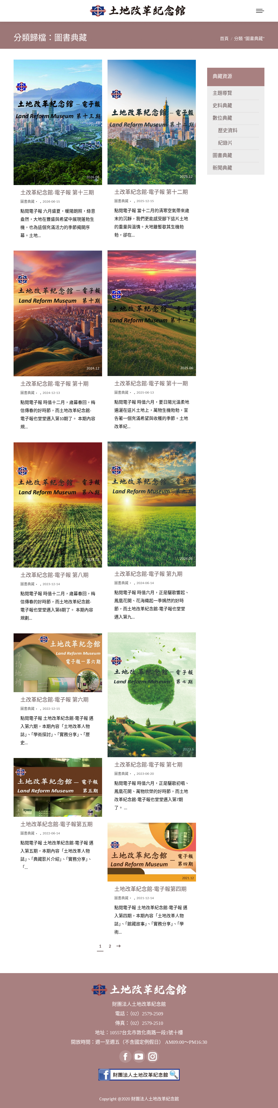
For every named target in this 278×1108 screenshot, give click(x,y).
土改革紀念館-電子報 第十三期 (57, 193)
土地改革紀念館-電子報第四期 (150, 889)
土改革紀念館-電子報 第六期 (54, 700)
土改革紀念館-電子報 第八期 (54, 575)
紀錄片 (225, 143)
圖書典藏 (27, 201)
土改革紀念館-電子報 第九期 (148, 574)
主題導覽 (222, 93)
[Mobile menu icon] (260, 11)
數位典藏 (222, 118)
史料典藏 (222, 106)
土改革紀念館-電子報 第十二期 (151, 192)
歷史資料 (228, 131)
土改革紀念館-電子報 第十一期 (151, 384)
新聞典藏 (222, 168)
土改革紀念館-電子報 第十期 (54, 384)
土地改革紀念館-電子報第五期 (56, 825)
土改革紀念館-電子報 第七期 (148, 765)
